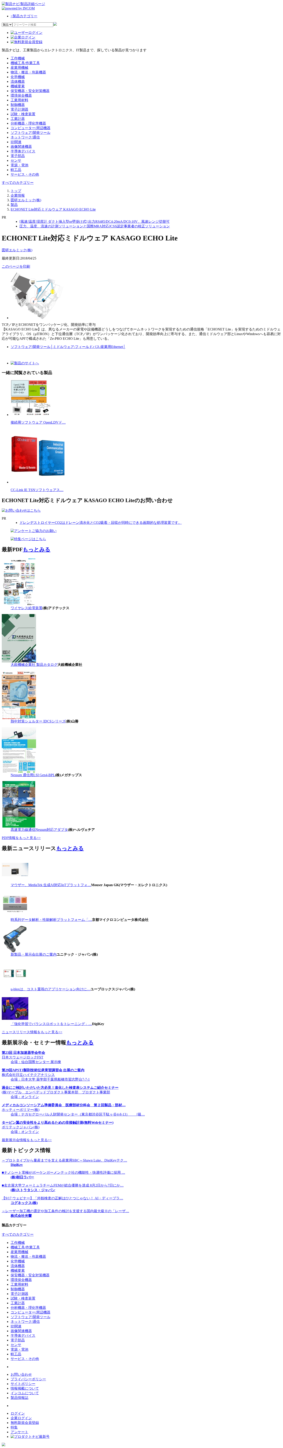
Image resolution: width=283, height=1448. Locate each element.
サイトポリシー (23, 1384)
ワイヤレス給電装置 (26, 608)
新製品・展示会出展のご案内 (34, 954)
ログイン (18, 1413)
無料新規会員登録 (25, 1423)
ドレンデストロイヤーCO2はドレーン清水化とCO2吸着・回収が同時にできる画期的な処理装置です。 (100, 522)
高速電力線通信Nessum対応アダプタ (39, 830)
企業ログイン (21, 1418)
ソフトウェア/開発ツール (32, 347)
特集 (14, 1427)
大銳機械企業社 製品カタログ (34, 664)
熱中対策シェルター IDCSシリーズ (38, 721)
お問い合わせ (21, 1374)
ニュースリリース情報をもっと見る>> (32, 1032)
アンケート (19, 1432)
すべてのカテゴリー (18, 182)
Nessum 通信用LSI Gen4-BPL (33, 775)
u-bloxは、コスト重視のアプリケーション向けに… (50, 989)
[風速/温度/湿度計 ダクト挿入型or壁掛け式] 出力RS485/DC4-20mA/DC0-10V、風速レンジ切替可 (94, 221)
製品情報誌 (19, 1398)
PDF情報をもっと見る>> (21, 838)
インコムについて (25, 1393)
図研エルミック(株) (17, 250)
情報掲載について (25, 1388)
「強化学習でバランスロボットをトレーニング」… (51, 1024)
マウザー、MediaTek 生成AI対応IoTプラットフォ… (51, 885)
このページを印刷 (16, 266)
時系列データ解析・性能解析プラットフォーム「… (51, 920)
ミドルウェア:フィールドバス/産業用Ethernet (89, 347)
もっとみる (36, 549)
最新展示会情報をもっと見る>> (27, 1140)
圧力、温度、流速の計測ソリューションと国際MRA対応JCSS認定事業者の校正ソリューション (94, 226)
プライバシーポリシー (28, 1379)
